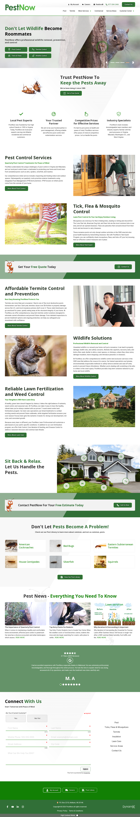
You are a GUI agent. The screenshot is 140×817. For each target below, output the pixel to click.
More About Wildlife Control (86, 376)
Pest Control (16, 49)
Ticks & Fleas (16, 56)
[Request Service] (102, 47)
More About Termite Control (17, 326)
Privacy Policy (62, 811)
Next (133, 63)
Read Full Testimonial (70, 673)
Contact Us (128, 4)
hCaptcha (87, 773)
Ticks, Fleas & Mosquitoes (116, 727)
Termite (116, 732)
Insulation (116, 736)
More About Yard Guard (84, 245)
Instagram (22, 806)
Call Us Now (124, 505)
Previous (107, 63)
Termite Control (41, 49)
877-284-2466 (113, 4)
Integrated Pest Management (15, 181)
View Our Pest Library (72, 577)
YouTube (12, 806)
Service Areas (116, 746)
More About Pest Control (16, 188)
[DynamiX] (129, 807)
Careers (72, 790)
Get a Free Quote (73, 93)
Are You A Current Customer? (16, 713)
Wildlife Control (41, 56)
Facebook (7, 806)
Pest (116, 722)
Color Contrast (77, 815)
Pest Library (90, 790)
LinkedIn (17, 806)
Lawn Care (116, 741)
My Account (54, 790)
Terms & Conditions (76, 811)
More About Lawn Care (16, 435)
